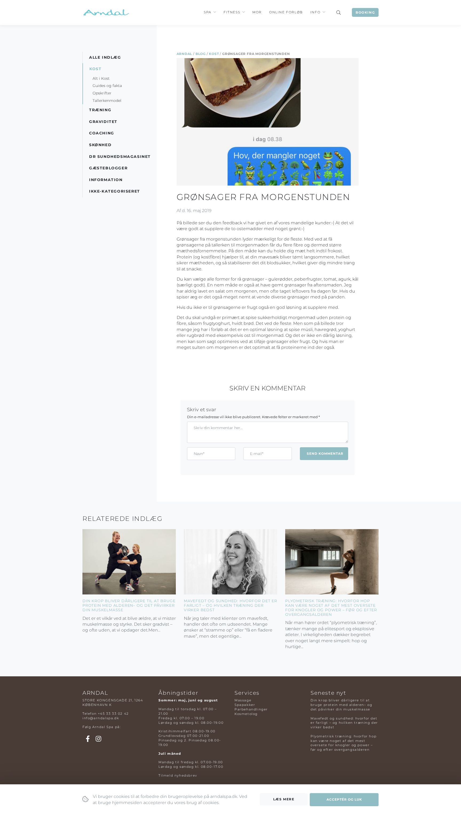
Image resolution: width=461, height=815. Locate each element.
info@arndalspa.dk (100, 718)
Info (315, 12)
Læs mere (284, 799)
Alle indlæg (105, 57)
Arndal (184, 54)
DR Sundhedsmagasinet (120, 156)
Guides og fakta (107, 85)
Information (106, 179)
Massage (243, 700)
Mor (257, 12)
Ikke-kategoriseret (114, 191)
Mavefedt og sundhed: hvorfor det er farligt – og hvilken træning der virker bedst (230, 605)
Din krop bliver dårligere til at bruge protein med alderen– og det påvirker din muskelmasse (128, 605)
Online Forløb (286, 12)
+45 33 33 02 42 (113, 714)
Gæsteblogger (108, 168)
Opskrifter (102, 93)
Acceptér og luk (344, 799)
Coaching (101, 133)
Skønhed (100, 144)
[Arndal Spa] (105, 12)
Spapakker (245, 705)
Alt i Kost (101, 78)
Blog (201, 54)
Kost (214, 54)
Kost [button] (95, 68)
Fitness (232, 12)
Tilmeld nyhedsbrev (177, 775)
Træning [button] (100, 109)
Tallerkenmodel (107, 100)
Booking (365, 12)
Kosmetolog (246, 714)
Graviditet (103, 121)
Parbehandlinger (251, 709)
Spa (207, 12)
